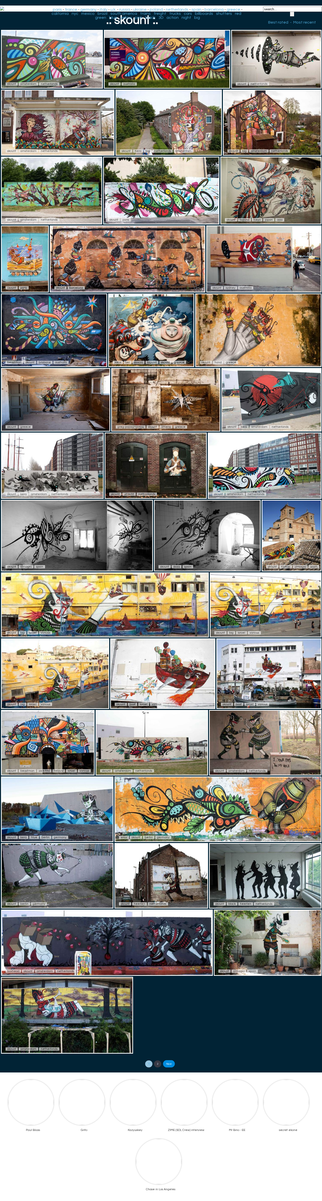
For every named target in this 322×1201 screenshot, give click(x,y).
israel (32, 632)
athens (166, 427)
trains (145, 14)
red (238, 14)
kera (244, 427)
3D (161, 18)
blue (113, 18)
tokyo (257, 219)
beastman (14, 362)
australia (129, 84)
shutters (224, 14)
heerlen (139, 904)
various (45, 632)
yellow (126, 18)
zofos (117, 362)
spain (196, 10)
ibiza (176, 566)
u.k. (113, 10)
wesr (124, 837)
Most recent (304, 22)
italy (103, 10)
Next (169, 1063)
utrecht (129, 494)
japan (269, 219)
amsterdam (28, 84)
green (100, 18)
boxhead (13, 971)
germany (88, 10)
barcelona (214, 10)
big (197, 18)
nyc (75, 14)
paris (57, 10)
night (186, 18)
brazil (102, 14)
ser (128, 362)
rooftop (285, 566)
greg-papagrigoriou (130, 427)
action (173, 18)
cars (188, 14)
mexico (88, 14)
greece (233, 10)
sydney (230, 287)
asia (280, 219)
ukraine (140, 10)
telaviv (58, 770)
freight (160, 14)
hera (138, 151)
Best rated (278, 22)
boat (133, 704)
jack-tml (44, 770)
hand (218, 362)
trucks (175, 14)
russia (124, 10)
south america (123, 14)
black (150, 18)
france (71, 10)
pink (138, 18)
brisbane (45, 362)
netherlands (177, 10)
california (60, 14)
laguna (244, 219)
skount (11, 84)
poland (156, 10)
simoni (138, 362)
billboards (204, 14)
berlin (46, 837)
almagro (26, 566)
